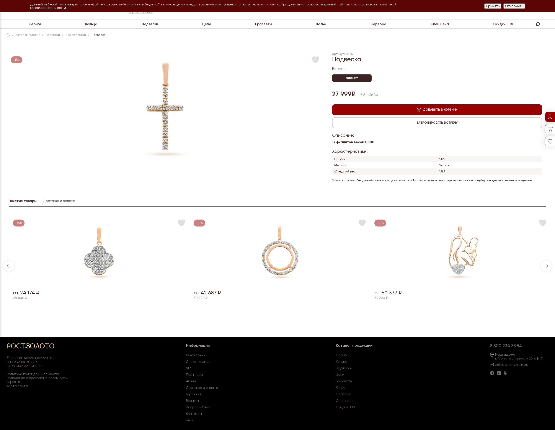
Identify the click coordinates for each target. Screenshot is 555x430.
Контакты (194, 414)
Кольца (91, 24)
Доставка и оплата (202, 388)
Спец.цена (440, 24)
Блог (189, 420)
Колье (321, 24)
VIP (188, 368)
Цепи (206, 24)
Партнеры (194, 375)
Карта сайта (17, 386)
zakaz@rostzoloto (509, 365)
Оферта (13, 382)
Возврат (192, 401)
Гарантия (193, 394)
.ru (526, 365)
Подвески (150, 24)
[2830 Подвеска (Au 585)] (99, 283)
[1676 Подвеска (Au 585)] (460, 283)
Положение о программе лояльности (37, 378)
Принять (493, 6)
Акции (191, 381)
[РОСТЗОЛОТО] (8, 34)
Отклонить (514, 6)
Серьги (35, 24)
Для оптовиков (198, 361)
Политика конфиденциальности (33, 374)
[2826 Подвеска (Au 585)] (280, 283)
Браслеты (263, 24)
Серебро (378, 24)
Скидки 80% (503, 24)
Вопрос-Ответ (198, 407)
